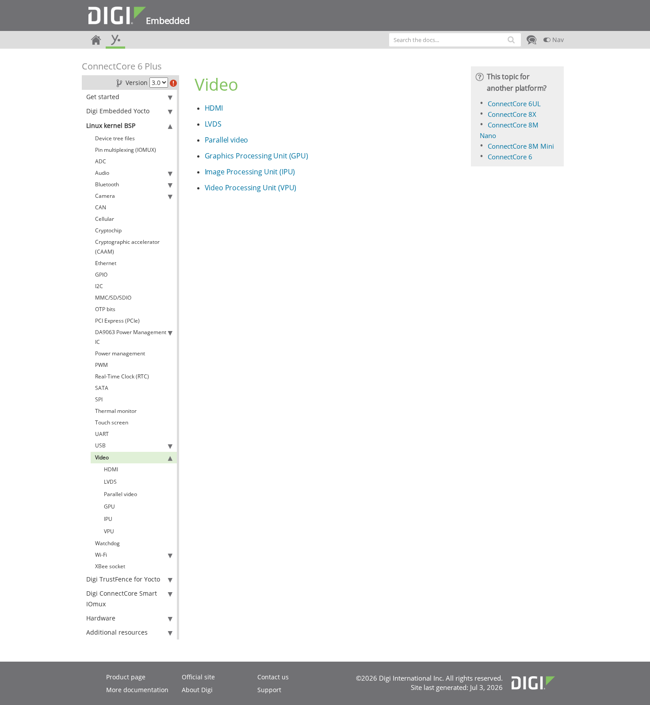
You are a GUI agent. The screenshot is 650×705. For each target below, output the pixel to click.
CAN (100, 207)
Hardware (100, 618)
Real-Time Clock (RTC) (122, 376)
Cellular (104, 219)
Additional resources (117, 632)
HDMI (111, 469)
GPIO (101, 274)
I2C (99, 286)
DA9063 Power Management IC (130, 337)
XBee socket (110, 566)
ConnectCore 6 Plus (122, 66)
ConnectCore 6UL (514, 103)
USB (100, 445)
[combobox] (455, 39)
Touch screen (111, 422)
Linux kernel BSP (110, 125)
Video (102, 457)
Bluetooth (107, 184)
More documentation (137, 690)
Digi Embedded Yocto (117, 111)
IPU (108, 519)
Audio (102, 173)
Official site (198, 677)
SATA (101, 388)
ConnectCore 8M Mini (521, 146)
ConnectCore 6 (510, 156)
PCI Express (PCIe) (117, 320)
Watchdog (107, 543)
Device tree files (115, 138)
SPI (99, 399)
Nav (557, 39)
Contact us (273, 677)
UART (102, 434)
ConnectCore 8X (512, 114)
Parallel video (120, 494)
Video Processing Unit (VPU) (251, 188)
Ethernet (105, 263)
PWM (101, 365)
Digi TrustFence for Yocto (123, 579)
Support (269, 690)
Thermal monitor (116, 411)
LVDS (110, 481)
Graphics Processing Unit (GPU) (256, 156)
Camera (105, 196)
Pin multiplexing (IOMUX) (125, 150)
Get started (102, 96)
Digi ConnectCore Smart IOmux (121, 598)
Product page (125, 677)
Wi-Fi (101, 555)
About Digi (197, 690)
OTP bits (105, 309)
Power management (120, 353)
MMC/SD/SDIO (113, 297)
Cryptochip (108, 230)
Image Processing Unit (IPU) (250, 172)
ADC (100, 161)
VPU (109, 531)
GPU (109, 506)
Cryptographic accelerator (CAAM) (127, 246)
